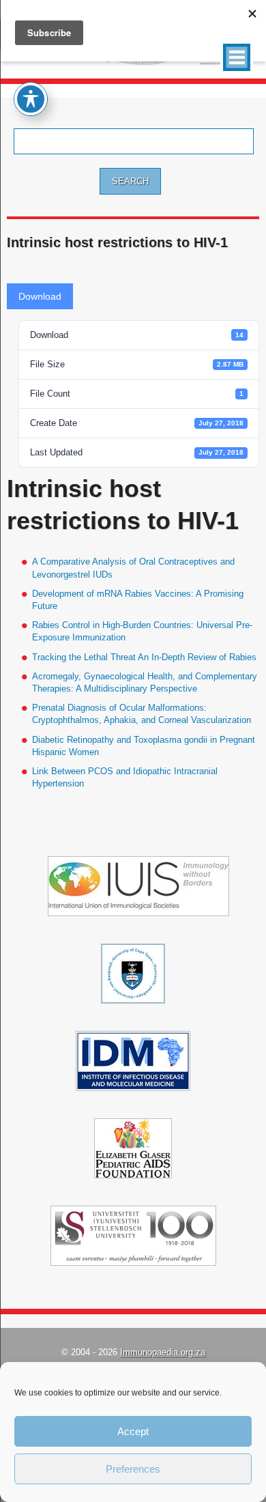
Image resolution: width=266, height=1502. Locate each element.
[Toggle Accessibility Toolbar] (30, 99)
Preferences (133, 1469)
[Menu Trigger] (236, 57)
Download (39, 296)
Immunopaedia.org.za (162, 1352)
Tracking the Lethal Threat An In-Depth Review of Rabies (144, 657)
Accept (133, 1431)
